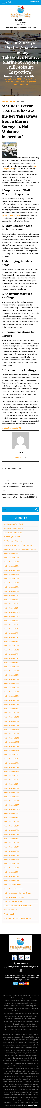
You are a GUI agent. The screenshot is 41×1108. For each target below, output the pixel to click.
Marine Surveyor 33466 (11, 780)
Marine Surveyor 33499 (11, 876)
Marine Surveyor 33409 (11, 591)
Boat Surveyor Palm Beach (13, 533)
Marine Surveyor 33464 (11, 771)
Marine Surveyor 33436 (11, 700)
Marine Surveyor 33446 (11, 725)
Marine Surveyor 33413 (11, 608)
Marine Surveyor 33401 (11, 558)
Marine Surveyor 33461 (11, 759)
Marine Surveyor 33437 (11, 704)
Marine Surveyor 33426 (11, 658)
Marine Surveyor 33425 (11, 654)
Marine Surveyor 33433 (11, 688)
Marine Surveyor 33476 (11, 813)
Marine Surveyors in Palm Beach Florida (17, 893)
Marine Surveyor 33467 (11, 784)
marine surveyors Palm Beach (14, 897)
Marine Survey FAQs (29, 1105)
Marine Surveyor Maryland (12, 885)
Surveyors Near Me (10, 910)
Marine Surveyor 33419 (11, 633)
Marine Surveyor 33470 (11, 797)
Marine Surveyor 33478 (11, 822)
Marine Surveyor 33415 (11, 616)
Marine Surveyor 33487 (11, 851)
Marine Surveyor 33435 (11, 696)
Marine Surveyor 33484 (11, 843)
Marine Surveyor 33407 (11, 583)
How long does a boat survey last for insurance (20, 549)
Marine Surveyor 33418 (11, 629)
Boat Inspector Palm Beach (13, 528)
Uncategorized (9, 914)
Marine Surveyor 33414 (11, 612)
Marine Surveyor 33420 (11, 637)
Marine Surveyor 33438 (11, 709)
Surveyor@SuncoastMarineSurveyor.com (20, 27)
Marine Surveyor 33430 (11, 675)
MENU (8, 2)
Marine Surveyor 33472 (11, 801)
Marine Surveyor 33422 (11, 646)
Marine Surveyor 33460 (11, 755)
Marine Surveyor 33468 (11, 788)
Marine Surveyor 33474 (11, 809)
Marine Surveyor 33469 (11, 792)
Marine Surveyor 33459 (11, 750)
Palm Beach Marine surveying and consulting (23, 975)
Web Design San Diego (21, 980)
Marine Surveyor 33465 (11, 776)
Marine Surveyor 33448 (11, 734)
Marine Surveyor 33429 (11, 671)
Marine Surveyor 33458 (11, 746)
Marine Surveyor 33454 (11, 742)
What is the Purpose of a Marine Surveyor (18, 918)
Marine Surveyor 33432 (11, 683)
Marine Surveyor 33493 (11, 859)
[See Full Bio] (25, 457)
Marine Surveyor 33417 (11, 625)
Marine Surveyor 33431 (11, 679)
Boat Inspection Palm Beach (13, 524)
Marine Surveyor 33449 (11, 738)
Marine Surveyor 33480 (11, 826)
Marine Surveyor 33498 (11, 872)
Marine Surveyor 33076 (11, 553)
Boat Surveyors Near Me (12, 537)
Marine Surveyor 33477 (11, 817)
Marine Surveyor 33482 (11, 834)
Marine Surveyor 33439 (11, 713)
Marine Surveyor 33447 (11, 730)
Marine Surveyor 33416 (11, 621)
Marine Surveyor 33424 (11, 650)
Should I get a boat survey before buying (18, 906)
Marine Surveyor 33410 (11, 595)
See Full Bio (19, 457)
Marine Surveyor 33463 (11, 767)
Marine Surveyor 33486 (11, 847)
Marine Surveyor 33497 (11, 868)
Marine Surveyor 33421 (11, 641)
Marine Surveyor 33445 (11, 721)
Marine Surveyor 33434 (11, 692)
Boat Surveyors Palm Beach (13, 541)
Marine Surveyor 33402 (11, 562)
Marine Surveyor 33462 (11, 763)
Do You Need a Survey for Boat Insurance (18, 545)
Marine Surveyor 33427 (11, 662)
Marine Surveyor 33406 (11, 579)
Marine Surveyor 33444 (11, 717)
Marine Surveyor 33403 (11, 566)
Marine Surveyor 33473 (11, 805)
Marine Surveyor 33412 (11, 604)
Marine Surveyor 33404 (11, 570)
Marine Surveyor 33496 (11, 864)
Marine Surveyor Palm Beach (13, 889)
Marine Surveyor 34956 (11, 880)
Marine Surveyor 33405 (11, 574)
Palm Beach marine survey (13, 901)
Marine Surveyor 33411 (11, 600)
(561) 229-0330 (20, 20)
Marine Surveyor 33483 (11, 839)
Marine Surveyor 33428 (11, 667)
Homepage (8, 76)
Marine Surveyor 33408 (11, 587)
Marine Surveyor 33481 (26, 76)
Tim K (22, 102)
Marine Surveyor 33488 (11, 855)
